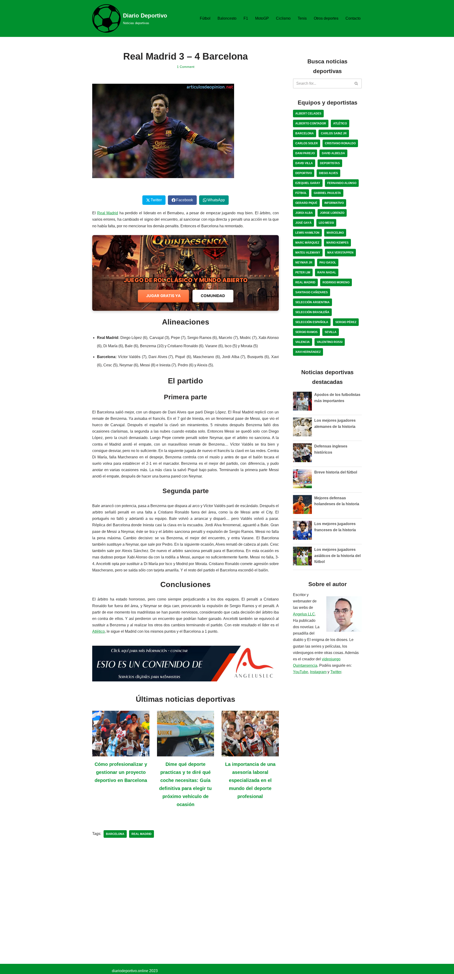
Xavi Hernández (308, 352)
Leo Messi (326, 222)
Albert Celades (308, 113)
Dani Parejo (305, 153)
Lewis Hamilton (307, 232)
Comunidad (213, 295)
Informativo (334, 203)
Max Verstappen (340, 252)
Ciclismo (283, 18)
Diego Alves (328, 173)
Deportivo (303, 173)
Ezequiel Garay (307, 183)
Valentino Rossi (329, 342)
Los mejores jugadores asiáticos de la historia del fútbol (337, 556)
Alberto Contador (310, 123)
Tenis (302, 18)
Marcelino (335, 232)
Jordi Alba (304, 213)
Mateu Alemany (307, 252)
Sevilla (330, 332)
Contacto (353, 18)
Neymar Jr (303, 262)
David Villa (304, 163)
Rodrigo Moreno (336, 282)
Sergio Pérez (345, 322)
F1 (246, 18)
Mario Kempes (337, 242)
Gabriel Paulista (327, 193)
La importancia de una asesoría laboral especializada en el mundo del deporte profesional (250, 780)
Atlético (98, 631)
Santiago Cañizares (311, 292)
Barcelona (115, 834)
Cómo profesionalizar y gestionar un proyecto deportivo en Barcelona (121, 772)
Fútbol (205, 18)
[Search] (356, 83)
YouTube (300, 672)
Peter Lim (302, 272)
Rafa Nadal (326, 272)
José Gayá (303, 222)
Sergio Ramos (306, 332)
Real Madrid (107, 213)
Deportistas (330, 163)
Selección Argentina (312, 302)
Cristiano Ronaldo (340, 143)
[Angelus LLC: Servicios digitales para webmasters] (185, 664)
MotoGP (262, 18)
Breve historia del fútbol (335, 472)
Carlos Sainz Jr (334, 133)
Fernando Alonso (341, 183)
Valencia (302, 342)
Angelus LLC (304, 614)
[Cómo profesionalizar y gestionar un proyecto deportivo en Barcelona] (120, 753)
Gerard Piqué (306, 203)
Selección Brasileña (312, 312)
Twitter (335, 672)
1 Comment (185, 67)
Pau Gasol (327, 262)
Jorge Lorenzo (332, 213)
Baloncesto (227, 18)
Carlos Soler (306, 143)
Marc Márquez (307, 242)
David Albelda (333, 153)
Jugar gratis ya (163, 295)
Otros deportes (326, 18)
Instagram (318, 672)
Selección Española (311, 322)
